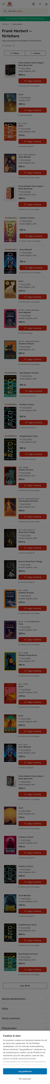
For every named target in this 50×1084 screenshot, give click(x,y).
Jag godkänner (25, 1071)
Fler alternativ (25, 1078)
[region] (25, 1057)
